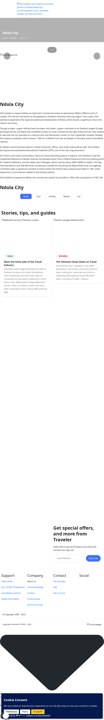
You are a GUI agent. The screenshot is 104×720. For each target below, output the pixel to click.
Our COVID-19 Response (13, 587)
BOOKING (63, 256)
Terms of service (35, 604)
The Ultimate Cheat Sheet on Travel (76, 261)
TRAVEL (10, 256)
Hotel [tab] (26, 196)
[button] (93, 9)
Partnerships (59, 581)
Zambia (13, 38)
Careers (31, 593)
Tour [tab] (38, 196)
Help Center (7, 581)
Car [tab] (79, 196)
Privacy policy (33, 599)
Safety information (10, 599)
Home (5, 38)
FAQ (55, 587)
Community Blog (35, 587)
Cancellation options (11, 593)
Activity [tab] (52, 196)
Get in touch (59, 593)
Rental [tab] (66, 196)
